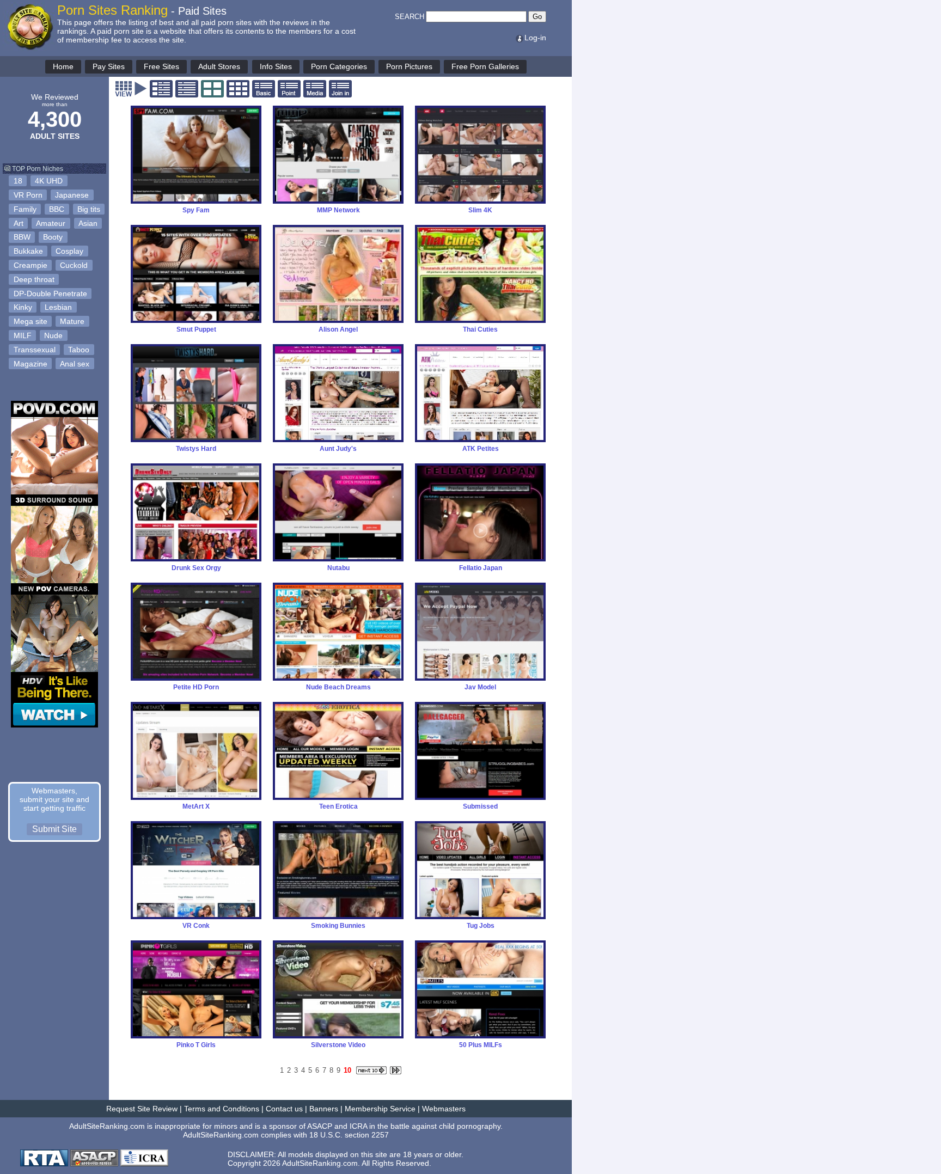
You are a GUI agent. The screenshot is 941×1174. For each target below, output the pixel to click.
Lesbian (58, 307)
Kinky (23, 307)
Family (25, 209)
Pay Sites (109, 66)
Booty (53, 237)
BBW (22, 237)
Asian (87, 223)
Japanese (72, 195)
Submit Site (54, 829)
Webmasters (444, 1108)
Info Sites (276, 66)
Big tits (88, 209)
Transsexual (35, 349)
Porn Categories (339, 66)
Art (18, 223)
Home (63, 66)
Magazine (30, 363)
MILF (23, 335)
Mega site (30, 321)
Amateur (50, 223)
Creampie (30, 265)
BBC (56, 209)
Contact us (284, 1108)
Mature (72, 321)
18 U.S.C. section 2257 (349, 1134)
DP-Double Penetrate (50, 293)
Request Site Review (142, 1108)
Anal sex (74, 363)
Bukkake (28, 251)
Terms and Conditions (221, 1108)
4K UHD (49, 180)
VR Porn (28, 195)
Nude (53, 335)
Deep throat (34, 279)
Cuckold (74, 265)
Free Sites (161, 66)
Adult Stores (219, 66)
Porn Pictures (409, 66)
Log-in (535, 37)
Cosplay (69, 251)
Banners (323, 1108)
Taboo (78, 349)
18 (18, 180)
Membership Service (380, 1108)
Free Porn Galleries (485, 66)
